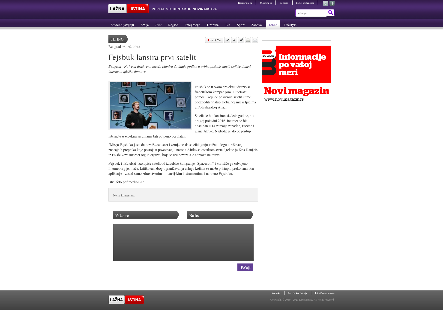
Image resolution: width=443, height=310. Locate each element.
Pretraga (330, 12)
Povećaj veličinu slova (240, 40)
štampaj (247, 40)
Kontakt (276, 293)
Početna (284, 2)
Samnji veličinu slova (226, 40)
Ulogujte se (266, 2)
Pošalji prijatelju (254, 40)
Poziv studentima (305, 2)
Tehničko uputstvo (325, 293)
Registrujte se (245, 2)
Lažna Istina (162, 9)
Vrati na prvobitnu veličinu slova (233, 40)
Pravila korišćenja (298, 293)
